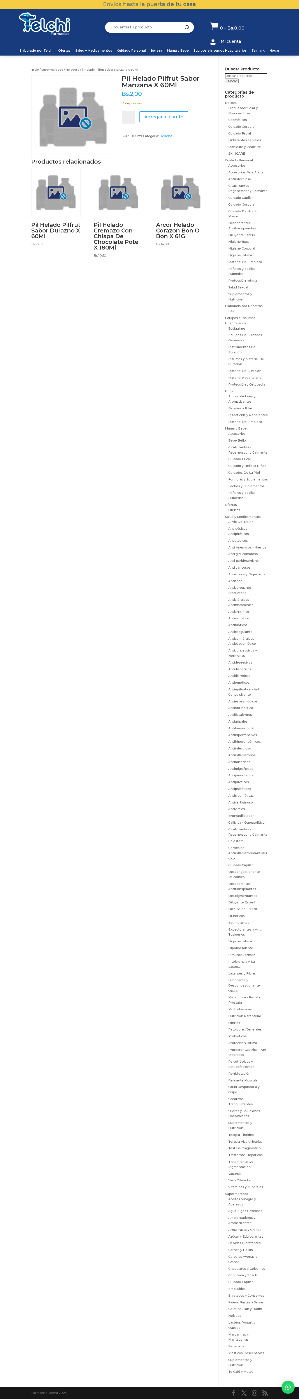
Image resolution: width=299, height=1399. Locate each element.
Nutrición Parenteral (244, 1016)
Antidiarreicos (239, 676)
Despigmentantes (242, 896)
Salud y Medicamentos (93, 50)
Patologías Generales (245, 1029)
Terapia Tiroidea (241, 1135)
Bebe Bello (237, 440)
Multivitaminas (240, 1009)
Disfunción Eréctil (242, 909)
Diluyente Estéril (241, 235)
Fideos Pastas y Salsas (246, 1302)
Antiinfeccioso (239, 179)
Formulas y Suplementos (248, 479)
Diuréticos (236, 916)
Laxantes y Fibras (242, 973)
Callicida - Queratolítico (246, 822)
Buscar (232, 81)
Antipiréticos (238, 782)
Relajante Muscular (243, 1080)
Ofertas (64, 50)
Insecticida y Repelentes (248, 415)
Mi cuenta (231, 41)
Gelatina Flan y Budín (245, 1309)
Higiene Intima (240, 255)
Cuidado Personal (131, 50)
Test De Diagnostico (244, 1148)
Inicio (35, 69)
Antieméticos (239, 683)
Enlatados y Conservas (246, 1296)
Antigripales (238, 721)
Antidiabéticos (239, 669)
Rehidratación (239, 1074)
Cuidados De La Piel (244, 473)
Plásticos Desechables (246, 1353)
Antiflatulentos (240, 715)
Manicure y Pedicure (244, 147)
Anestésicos (238, 541)
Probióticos (237, 1036)
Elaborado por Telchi (36, 50)
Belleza (156, 50)
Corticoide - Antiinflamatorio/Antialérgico (247, 853)
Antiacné (235, 581)
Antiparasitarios (240, 775)
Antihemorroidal (241, 728)
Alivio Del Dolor (240, 522)
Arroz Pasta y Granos (244, 1230)
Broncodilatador (241, 816)
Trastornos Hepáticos (245, 1155)
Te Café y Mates (240, 1372)
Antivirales (236, 809)
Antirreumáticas (241, 796)
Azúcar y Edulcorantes (245, 1236)
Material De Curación (244, 371)
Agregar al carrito (163, 116)
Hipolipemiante (240, 948)
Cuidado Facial (239, 133)
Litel (231, 311)
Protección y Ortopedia (246, 384)
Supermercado (52, 69)
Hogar (274, 50)
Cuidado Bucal (239, 459)
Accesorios (237, 166)
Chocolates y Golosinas (246, 1269)
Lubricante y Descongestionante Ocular (244, 985)
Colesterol (236, 841)
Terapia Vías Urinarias (245, 1142)
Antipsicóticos (239, 789)
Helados (72, 69)
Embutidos (237, 1289)
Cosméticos (237, 120)
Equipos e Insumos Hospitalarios (220, 50)
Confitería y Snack (242, 1275)
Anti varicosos (239, 567)
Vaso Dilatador (239, 1180)
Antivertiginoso (240, 802)
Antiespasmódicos (243, 701)
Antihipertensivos (242, 735)
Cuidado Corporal (241, 127)
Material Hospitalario (244, 378)
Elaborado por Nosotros (244, 306)
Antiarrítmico (238, 612)
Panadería (236, 1346)
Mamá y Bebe (178, 50)
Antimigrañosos (240, 769)
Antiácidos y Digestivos (246, 574)
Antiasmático (238, 618)
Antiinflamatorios (242, 755)
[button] (288, 1387)
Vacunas (234, 1174)
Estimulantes (238, 923)
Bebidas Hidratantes (244, 1243)
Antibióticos (238, 625)
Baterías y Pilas (240, 408)
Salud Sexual (238, 287)
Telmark (258, 50)
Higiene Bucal (239, 242)
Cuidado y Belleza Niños (247, 466)
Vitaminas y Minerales (245, 1187)
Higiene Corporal (241, 248)
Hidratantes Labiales (244, 140)
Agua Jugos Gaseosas (245, 1211)
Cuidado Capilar (240, 198)
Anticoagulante (240, 632)
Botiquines (237, 328)
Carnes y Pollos (240, 1250)
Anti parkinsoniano (243, 561)
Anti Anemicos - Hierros (247, 547)
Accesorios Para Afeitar (246, 172)
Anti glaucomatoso (243, 554)
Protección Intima (242, 281)
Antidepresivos (240, 662)
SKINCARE (236, 153)
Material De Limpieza (245, 262)
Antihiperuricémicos (244, 742)
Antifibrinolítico (240, 708)
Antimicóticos (239, 762)
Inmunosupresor (241, 955)
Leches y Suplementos (246, 486)
